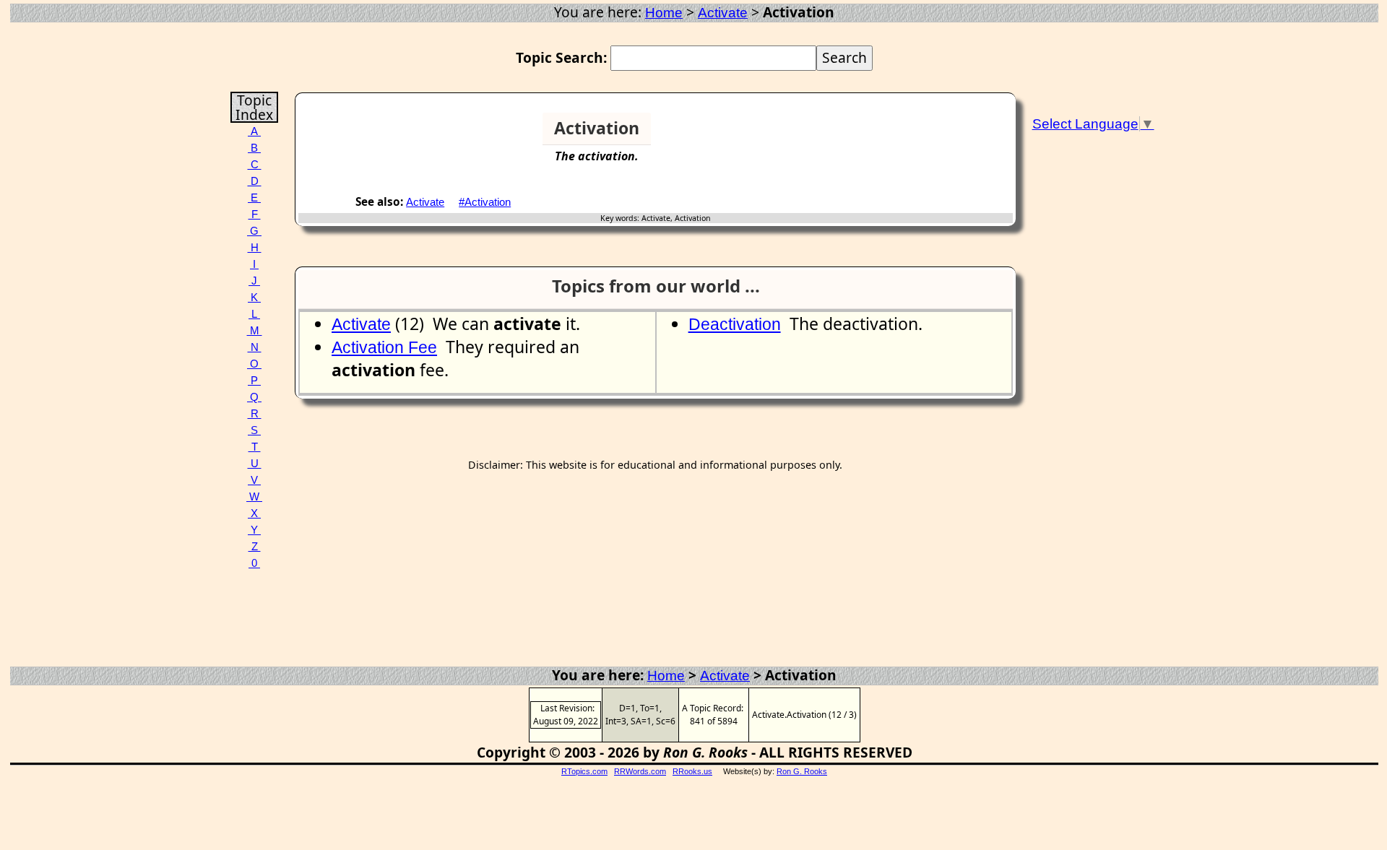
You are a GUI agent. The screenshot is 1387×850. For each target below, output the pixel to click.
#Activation (485, 202)
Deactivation (734, 324)
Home (664, 12)
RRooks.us (692, 771)
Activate (723, 12)
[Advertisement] (957, 134)
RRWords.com (640, 771)
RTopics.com (584, 771)
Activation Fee (384, 347)
